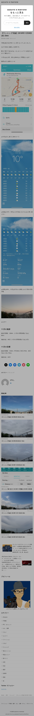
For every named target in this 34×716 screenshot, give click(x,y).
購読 (27, 23)
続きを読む (17, 27)
